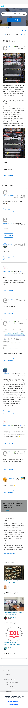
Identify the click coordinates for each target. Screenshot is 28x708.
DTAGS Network (8, 41)
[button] (14, 68)
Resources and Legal (9, 679)
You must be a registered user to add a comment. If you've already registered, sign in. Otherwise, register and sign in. (12, 504)
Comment (8, 510)
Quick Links (6, 671)
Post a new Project (14, 20)
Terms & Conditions (10, 687)
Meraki (5, 162)
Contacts (8, 674)
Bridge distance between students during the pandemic (13, 613)
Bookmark (16, 31)
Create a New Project (10, 553)
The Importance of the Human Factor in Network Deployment (12, 581)
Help (7, 684)
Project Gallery (6, 28)
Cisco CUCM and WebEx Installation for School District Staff (14, 643)
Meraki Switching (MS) (9, 169)
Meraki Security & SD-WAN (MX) (12, 166)
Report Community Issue (12, 682)
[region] (14, 700)
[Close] (25, 694)
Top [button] (2, 666)
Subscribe (24, 31)
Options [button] (24, 46)
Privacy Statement (13, 701)
